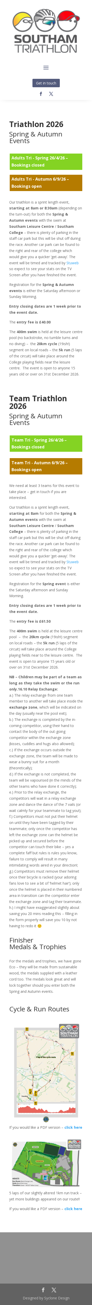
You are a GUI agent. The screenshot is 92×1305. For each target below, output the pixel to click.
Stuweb (72, 262)
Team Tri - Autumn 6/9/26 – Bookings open (40, 466)
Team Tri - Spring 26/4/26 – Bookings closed (39, 443)
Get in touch (46, 83)
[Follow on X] (51, 94)
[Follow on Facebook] (41, 94)
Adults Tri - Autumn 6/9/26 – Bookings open (40, 182)
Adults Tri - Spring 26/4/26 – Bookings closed (40, 161)
